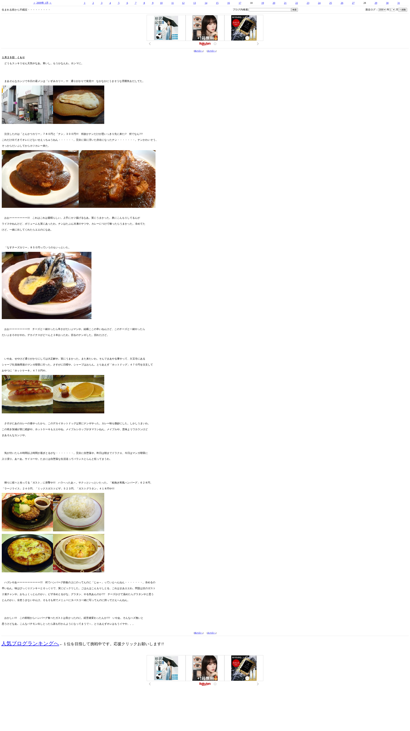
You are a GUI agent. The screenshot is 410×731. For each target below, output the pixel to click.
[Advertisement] (205, 702)
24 (319, 3)
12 (183, 3)
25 (330, 3)
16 (228, 3)
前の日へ (198, 51)
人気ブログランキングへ (30, 643)
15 (217, 3)
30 (387, 3)
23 (308, 3)
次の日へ (211, 51)
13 (194, 3)
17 (240, 3)
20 (274, 3)
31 (398, 3)
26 (342, 3)
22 (296, 3)
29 (376, 3)
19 (262, 3)
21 (285, 3)
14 (206, 3)
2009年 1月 (42, 2)
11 (172, 3)
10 (161, 3)
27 (353, 3)
